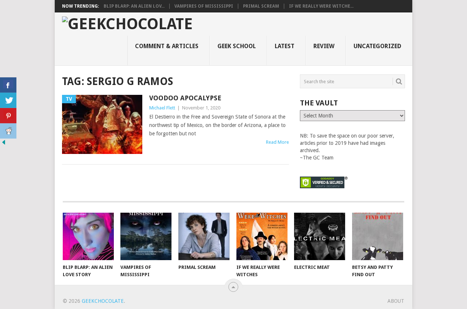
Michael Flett (162, 108)
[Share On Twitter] (8, 100)
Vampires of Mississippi (203, 6)
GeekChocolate (103, 301)
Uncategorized (377, 46)
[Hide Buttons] (3, 144)
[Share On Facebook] (8, 85)
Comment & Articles (166, 46)
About (395, 301)
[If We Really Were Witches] (261, 236)
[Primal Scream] (203, 236)
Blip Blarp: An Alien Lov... (134, 6)
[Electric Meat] (319, 236)
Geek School (236, 46)
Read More (277, 142)
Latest (284, 46)
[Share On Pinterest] (8, 115)
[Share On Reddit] (8, 131)
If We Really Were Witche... (321, 6)
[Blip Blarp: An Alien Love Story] (88, 236)
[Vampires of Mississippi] (145, 236)
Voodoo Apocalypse (185, 98)
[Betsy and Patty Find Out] (377, 236)
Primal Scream (261, 6)
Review (324, 46)
